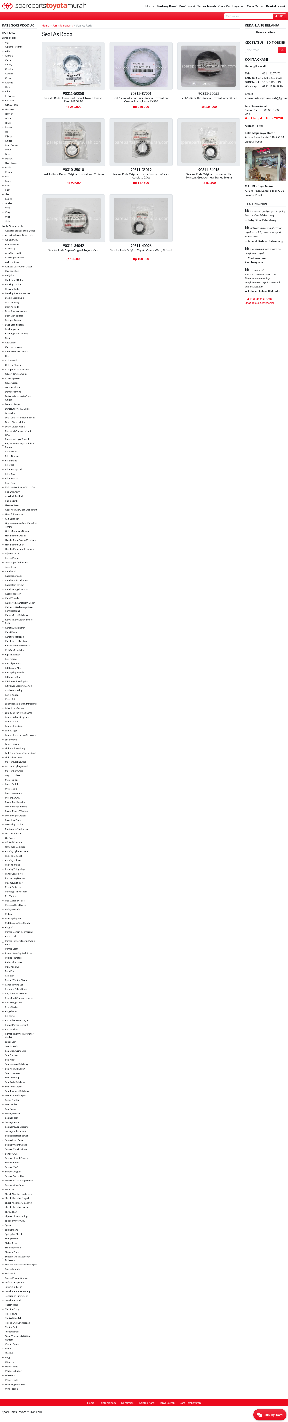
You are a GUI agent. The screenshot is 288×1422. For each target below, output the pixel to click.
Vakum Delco (12, 1344)
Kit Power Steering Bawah (18, 685)
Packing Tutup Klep (14, 869)
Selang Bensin (12, 1113)
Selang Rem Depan (14, 1140)
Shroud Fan (11, 1211)
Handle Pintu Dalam (15, 535)
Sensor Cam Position (16, 1149)
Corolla (9, 69)
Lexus (8, 149)
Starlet (8, 203)
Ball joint (9, 275)
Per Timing (10, 896)
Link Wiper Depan (14, 757)
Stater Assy (11, 1243)
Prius (8, 176)
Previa (8, 171)
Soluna (8, 198)
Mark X (9, 158)
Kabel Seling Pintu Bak (16, 589)
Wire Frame (11, 1388)
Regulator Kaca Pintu (16, 993)
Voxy (7, 212)
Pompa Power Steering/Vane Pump (20, 942)
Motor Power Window (16, 811)
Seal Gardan (11, 1055)
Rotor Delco (11, 1029)
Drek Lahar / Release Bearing (20, 417)
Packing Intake (12, 864)
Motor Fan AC (12, 797)
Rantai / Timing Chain (16, 980)
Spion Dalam (11, 1229)
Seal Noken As (12, 1073)
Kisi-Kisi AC (11, 658)
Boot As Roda (12, 306)
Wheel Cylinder (13, 1370)
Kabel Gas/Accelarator (16, 580)
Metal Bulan (11, 779)
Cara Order (255, 6)
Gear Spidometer (14, 514)
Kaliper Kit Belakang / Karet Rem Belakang (19, 609)
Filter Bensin (12, 456)
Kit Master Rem (13, 676)
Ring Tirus (10, 1015)
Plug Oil (9, 927)
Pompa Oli (10, 936)
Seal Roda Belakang (15, 1082)
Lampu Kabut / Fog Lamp (17, 717)
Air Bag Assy (11, 239)
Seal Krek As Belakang (16, 1064)
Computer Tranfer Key (17, 369)
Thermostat (11, 1304)
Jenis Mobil (9, 37)
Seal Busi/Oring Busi (15, 1050)
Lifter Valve (11, 739)
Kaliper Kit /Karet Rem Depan (20, 602)
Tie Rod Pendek (13, 1318)
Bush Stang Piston (14, 324)
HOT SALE (8, 32)
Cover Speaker (12, 378)
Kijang (8, 136)
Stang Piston (11, 1238)
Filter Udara (11, 478)
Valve (8, 1348)
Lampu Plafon (12, 721)
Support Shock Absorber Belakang (17, 1258)
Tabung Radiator (13, 1286)
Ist (6, 131)
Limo (7, 154)
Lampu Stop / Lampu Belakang (20, 735)
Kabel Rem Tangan (14, 584)
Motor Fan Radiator (15, 802)
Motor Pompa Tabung (16, 806)
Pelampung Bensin (15, 878)
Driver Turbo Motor (15, 422)
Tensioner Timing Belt (16, 1295)
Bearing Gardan (13, 284)
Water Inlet (11, 1362)
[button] (269, 1414)
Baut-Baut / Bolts (14, 279)
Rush (7, 189)
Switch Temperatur (15, 1282)
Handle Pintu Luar (14, 544)
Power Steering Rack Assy (18, 953)
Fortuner (10, 100)
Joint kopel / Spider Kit (16, 562)
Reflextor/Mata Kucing (17, 988)
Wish (8, 216)
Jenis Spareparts (13, 226)
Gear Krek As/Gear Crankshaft (21, 509)
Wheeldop (10, 1375)
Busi (7, 338)
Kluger (8, 140)
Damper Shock (12, 387)
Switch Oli (10, 1273)
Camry (8, 64)
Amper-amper (12, 244)
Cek (281, 49)
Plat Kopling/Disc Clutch (17, 922)
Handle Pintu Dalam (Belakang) (21, 540)
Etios (7, 91)
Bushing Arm (12, 329)
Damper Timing (13, 391)
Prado (8, 167)
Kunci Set (10, 699)
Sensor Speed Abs (14, 1176)
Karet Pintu (11, 632)
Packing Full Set (13, 860)
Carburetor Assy (13, 347)
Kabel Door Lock (13, 575)
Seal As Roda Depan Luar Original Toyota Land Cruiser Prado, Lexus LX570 (141, 99)
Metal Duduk (11, 784)
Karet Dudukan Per (15, 627)
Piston (8, 913)
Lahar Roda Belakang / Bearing (20, 703)
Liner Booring (12, 743)
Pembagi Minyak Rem (16, 891)
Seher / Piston (12, 1099)
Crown (8, 78)
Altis (7, 51)
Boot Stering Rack (14, 315)
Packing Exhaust (13, 855)
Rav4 (7, 185)
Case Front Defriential (16, 351)
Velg (7, 1357)
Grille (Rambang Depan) (17, 531)
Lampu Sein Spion (14, 726)
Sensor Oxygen (13, 1171)
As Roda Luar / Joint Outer (18, 266)
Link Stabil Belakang (15, 748)
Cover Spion (11, 382)
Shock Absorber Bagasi (17, 1198)
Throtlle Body (12, 1309)
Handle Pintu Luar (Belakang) (20, 548)
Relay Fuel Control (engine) (19, 997)
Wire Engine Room (15, 1384)
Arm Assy (10, 248)
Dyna (7, 86)
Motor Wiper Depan (15, 815)
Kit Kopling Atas (13, 667)
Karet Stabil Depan (14, 636)
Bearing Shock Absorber (17, 293)
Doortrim (10, 413)
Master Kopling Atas (15, 761)
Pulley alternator (14, 962)
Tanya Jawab (206, 6)
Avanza (9, 55)
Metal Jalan (11, 788)
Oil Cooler (10, 837)
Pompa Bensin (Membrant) (19, 931)
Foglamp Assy (12, 491)
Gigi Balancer (12, 518)
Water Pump (11, 1366)
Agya (7, 42)
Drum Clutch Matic (15, 426)
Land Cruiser (12, 145)
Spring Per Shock (13, 1234)
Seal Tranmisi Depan (15, 1095)
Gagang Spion (12, 505)
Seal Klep (9, 1059)
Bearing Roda (12, 288)
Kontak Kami (275, 6)
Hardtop (9, 109)
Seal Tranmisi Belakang (17, 1091)
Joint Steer (10, 567)
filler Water (11, 451)
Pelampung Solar (14, 882)
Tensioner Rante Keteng (17, 1291)
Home (149, 6)
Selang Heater (12, 1122)
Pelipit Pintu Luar (14, 887)
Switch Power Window (16, 1278)
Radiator (9, 975)
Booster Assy (12, 302)
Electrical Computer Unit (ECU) (18, 433)
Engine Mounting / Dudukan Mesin (19, 445)
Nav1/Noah (11, 163)
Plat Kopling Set (13, 918)
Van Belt (9, 1353)
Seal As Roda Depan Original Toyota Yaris (73, 250)
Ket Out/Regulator (14, 650)
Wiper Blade (11, 1379)
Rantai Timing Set (14, 984)
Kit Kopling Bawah (14, 672)
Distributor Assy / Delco (17, 408)
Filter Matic (11, 460)
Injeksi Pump (11, 557)
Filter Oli (9, 464)
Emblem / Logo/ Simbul (17, 439)
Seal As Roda (11, 1046)
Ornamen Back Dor (15, 846)
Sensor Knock (12, 1162)
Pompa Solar (11, 948)
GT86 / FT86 (11, 104)
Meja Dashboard (13, 775)
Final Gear (10, 482)
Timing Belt (11, 1327)
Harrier (9, 113)
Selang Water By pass (16, 1144)
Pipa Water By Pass (15, 900)
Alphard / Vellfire (14, 46)
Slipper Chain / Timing (16, 1216)
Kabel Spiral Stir (13, 593)
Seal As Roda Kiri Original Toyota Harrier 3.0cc (209, 98)
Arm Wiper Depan (14, 257)
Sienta (8, 194)
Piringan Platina (13, 909)
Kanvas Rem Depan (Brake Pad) (19, 621)
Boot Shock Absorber (16, 311)
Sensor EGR (11, 1153)
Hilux (8, 122)
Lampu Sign (11, 730)
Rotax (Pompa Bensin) (16, 1024)
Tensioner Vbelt (13, 1300)
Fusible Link (11, 500)
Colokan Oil (11, 360)
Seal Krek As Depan (15, 1068)
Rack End (9, 971)
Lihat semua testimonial (259, 302)
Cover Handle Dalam (16, 373)
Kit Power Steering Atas (17, 681)
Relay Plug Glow (13, 1002)
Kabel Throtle (12, 598)
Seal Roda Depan (13, 1086)
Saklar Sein (10, 1041)
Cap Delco (10, 342)
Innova (8, 127)
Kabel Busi (10, 571)
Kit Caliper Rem (13, 663)
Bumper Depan (13, 320)
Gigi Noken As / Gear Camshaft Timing (21, 525)
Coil (7, 355)
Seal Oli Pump (12, 1077)
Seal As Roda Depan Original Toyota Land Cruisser (73, 174)
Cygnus (9, 82)
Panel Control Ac (14, 873)
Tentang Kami (167, 6)
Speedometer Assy (15, 1220)
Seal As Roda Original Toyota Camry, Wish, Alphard (141, 250)
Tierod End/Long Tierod (17, 1322)
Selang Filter (11, 1117)
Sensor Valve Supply (15, 1184)
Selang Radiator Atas (15, 1131)
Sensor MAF (11, 1167)
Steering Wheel (13, 1247)
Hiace (8, 118)
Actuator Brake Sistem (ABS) (20, 230)
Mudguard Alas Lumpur (17, 828)
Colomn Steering (14, 364)
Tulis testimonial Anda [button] (258, 298)
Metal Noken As (13, 793)
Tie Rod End (11, 1313)
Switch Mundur (13, 1268)
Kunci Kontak (12, 694)
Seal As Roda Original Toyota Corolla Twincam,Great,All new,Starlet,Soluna (209, 175)
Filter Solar (10, 473)
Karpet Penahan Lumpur (17, 645)
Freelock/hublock (14, 496)
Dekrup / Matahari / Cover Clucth (18, 398)
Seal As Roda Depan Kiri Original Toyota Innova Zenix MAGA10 (73, 99)
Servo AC (10, 1189)
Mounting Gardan (14, 824)
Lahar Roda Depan (14, 708)
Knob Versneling (13, 690)
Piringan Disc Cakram (16, 904)
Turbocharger (12, 1331)
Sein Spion (10, 1108)
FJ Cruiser (10, 95)
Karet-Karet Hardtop (16, 641)
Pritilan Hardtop (13, 957)
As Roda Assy (12, 262)
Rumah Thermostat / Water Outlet (19, 1035)
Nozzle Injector (13, 833)
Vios (7, 207)
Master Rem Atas (14, 770)
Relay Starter (11, 1007)
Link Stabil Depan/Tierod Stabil (20, 752)
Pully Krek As (12, 966)
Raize (8, 180)
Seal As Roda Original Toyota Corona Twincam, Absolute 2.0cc (141, 175)
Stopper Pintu (12, 1252)
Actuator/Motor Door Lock (19, 235)
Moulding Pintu (13, 820)
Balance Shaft (12, 270)
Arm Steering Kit (13, 253)
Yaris (7, 221)
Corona (9, 73)
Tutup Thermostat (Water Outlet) (18, 1338)
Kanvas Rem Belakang (16, 615)
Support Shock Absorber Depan (21, 1264)
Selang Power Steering (16, 1126)
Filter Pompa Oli (13, 469)
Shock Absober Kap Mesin (18, 1193)
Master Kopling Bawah (16, 766)
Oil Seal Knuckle (13, 842)
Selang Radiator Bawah (17, 1135)
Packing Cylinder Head (17, 851)
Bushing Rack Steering (16, 333)
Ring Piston (11, 1011)
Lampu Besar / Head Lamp (18, 712)
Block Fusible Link (14, 297)
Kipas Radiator (12, 654)
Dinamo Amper (13, 404)
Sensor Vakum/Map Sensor (19, 1180)
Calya (8, 60)
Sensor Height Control (16, 1158)
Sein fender (11, 1104)
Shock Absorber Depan (17, 1207)
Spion (8, 1225)
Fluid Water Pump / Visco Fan (20, 487)
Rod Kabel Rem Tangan (17, 1020)
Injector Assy (12, 553)
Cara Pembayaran (231, 6)
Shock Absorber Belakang (18, 1202)
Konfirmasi (187, 6)
